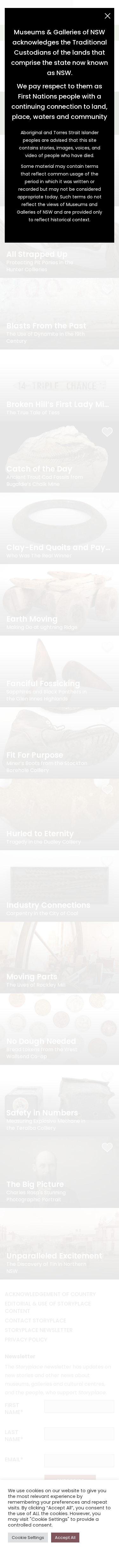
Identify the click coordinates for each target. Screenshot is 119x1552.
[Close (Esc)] (107, 16)
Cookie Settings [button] (28, 1538)
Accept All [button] (65, 1538)
